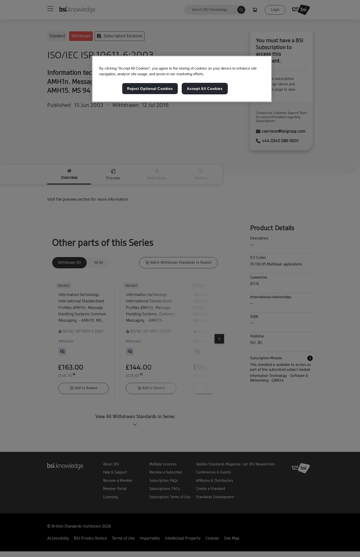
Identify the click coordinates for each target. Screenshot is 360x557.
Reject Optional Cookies (150, 89)
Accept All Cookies (205, 89)
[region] (182, 79)
